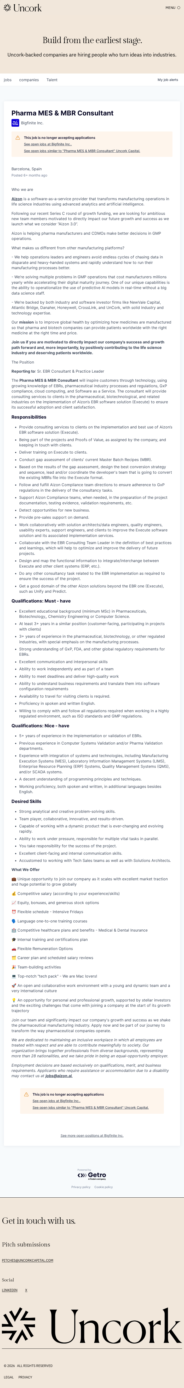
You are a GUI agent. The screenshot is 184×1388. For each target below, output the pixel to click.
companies (29, 79)
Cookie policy (103, 1187)
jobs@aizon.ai (59, 1075)
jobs (8, 79)
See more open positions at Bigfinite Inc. (92, 1135)
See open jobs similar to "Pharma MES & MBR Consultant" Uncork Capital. (82, 151)
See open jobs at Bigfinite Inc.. (48, 144)
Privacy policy (81, 1187)
